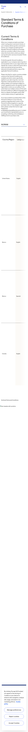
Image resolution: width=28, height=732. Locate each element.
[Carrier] (5, 6)
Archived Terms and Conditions (9, 400)
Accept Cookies (14, 723)
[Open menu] (25, 6)
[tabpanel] (14, 261)
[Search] (20, 6)
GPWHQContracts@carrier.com (11, 110)
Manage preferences (14, 710)
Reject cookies (14, 716)
